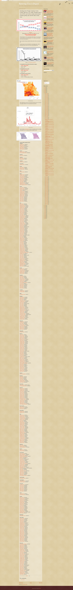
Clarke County (22, 218)
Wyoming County (22, 541)
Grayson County (22, 504)
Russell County (22, 508)
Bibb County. (21, 145)
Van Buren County (22, 258)
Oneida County (22, 563)
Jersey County (22, 176)
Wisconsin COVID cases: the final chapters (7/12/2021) (48, 158)
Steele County (22, 329)
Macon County (22, 179)
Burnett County (22, 547)
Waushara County (22, 572)
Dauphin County (22, 457)
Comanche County (22, 270)
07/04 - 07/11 (46, 176)
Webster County (22, 262)
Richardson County (22, 381)
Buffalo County (22, 546)
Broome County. (22, 388)
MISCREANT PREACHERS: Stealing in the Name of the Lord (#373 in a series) (50, 47)
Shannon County (22, 367)
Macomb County (22, 307)
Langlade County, (22, 558)
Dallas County (22, 346)
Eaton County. (22, 302)
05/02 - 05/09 (46, 186)
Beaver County (22, 453)
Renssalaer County (22, 398)
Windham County (22, 164)
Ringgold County (22, 253)
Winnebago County (22, 263)
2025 (45, 88)
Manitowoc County (22, 560)
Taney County (21, 369)
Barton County (22, 338)
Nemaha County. (22, 380)
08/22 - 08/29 (46, 112)
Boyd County (21, 376)
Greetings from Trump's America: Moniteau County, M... (48, 157)
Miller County (21, 358)
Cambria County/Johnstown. (23, 456)
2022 (45, 91)
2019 (45, 206)
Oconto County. (22, 562)
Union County (21, 199)
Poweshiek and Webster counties (24, 252)
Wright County (22, 371)
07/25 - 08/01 (46, 116)
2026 (45, 87)
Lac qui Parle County (22, 325)
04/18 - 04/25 (46, 188)
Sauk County (21, 567)
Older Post (40, 582)
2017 (45, 208)
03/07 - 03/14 (46, 194)
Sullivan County (22, 401)
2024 (45, 89)
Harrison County (22, 423)
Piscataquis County (22, 294)
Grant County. (21, 553)
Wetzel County (22, 539)
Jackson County (22, 280)
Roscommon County (22, 314)
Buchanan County (22, 211)
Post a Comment (22, 579)
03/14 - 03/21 (46, 193)
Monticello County (22, 248)
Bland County (21, 497)
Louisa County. (22, 242)
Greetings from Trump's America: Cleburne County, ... (48, 141)
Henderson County (22, 279)
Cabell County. (22, 521)
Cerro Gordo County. (22, 215)
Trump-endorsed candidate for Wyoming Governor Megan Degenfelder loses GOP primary (50, 58)
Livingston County (22, 356)
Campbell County (22, 484)
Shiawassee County (22, 317)
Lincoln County (22, 529)
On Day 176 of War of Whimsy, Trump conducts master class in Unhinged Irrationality (50, 63)
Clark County (21, 269)
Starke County (22, 198)
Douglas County (22, 347)
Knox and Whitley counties (23, 282)
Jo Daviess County (22, 177)
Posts (45, 82)
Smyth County (22, 510)
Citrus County (21, 167)
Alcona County (22, 297)
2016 (45, 209)
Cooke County (22, 486)
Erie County (21, 420)
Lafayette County (22, 557)
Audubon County (22, 207)
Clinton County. (22, 345)
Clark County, (21, 548)
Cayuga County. (22, 389)
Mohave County (22, 151)
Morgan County (22, 360)
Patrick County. (22, 506)
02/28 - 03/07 (46, 195)
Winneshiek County (22, 264)
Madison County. (22, 195)
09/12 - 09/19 (46, 109)
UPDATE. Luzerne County (23, 463)
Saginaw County (22, 316)
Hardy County (21, 526)
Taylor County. (22, 569)
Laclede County (22, 354)
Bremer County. (22, 210)
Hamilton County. (22, 231)
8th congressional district (23, 152)
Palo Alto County (22, 250)
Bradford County (22, 455)
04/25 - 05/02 (46, 187)
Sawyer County (22, 568)
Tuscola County (22, 318)
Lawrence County (22, 462)
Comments (46, 83)
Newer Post (21, 582)
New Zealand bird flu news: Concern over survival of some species (50, 52)
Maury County (22, 489)
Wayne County (22, 261)
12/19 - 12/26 (46, 94)
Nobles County (22, 327)
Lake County (21, 305)
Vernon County (22, 571)
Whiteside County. (22, 183)
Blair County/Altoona (22, 454)
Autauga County (22, 144)
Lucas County (21, 243)
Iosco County (21, 304)
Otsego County (22, 312)
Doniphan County (22, 271)
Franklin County (22, 175)
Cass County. (21, 187)
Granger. (21, 190)
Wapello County (22, 259)
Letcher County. (22, 284)
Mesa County (21, 158)
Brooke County (22, 520)
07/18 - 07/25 (46, 117)
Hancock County (22, 232)
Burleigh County (22, 411)
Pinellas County (22, 169)
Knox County (21, 178)
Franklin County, (22, 227)
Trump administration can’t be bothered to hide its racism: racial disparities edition (50, 23)
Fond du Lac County (22, 551)
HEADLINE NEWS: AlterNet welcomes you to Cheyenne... (49, 121)
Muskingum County (22, 432)
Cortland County (22, 390)
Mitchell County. (22, 272)
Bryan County (21, 445)
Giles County (21, 503)
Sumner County (22, 273)
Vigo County (21, 200)
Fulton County (22, 393)
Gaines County (22, 493)
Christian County (22, 343)
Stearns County (22, 328)
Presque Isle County (22, 313)
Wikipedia (30, 32)
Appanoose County (22, 206)
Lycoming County (22, 464)
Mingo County (22, 535)
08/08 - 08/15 (46, 114)
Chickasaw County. (22, 217)
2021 (45, 92)
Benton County (22, 208)
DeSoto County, (22, 168)
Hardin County (22, 233)
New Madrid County (22, 361)
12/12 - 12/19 (46, 95)
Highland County (22, 424)
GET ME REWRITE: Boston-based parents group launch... (49, 162)
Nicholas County (22, 536)
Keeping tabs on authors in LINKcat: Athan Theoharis (49, 142)
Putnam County (22, 365)
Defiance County (22, 419)
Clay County (21, 322)
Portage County (22, 434)
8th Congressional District (23, 475)
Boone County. (22, 209)
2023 (45, 90)
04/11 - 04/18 (46, 189)
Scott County (21, 509)
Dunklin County (22, 348)
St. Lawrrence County (23, 399)
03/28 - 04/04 (46, 191)
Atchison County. (22, 336)
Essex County (22, 391)
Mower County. (22, 326)
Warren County (22, 402)
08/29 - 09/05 (46, 111)
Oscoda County (22, 311)
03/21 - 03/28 (46, 192)
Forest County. (22, 552)
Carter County (22, 485)
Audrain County (22, 337)
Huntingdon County (22, 461)
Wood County (21, 441)
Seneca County (22, 400)
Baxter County (22, 155)
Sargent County (22, 412)
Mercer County (22, 430)
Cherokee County (22, 216)
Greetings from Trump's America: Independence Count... (48, 136)
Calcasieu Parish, (22, 290)
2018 (45, 207)
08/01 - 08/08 (46, 115)
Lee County (21, 241)
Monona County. (22, 247)
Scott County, (21, 197)
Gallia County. (22, 421)
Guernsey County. (22, 422)
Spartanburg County (22, 478)
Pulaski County (22, 507)
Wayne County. (22, 201)
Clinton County (22, 220)
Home (31, 582)
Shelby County (22, 368)
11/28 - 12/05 (46, 97)
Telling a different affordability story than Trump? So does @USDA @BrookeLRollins (50, 41)
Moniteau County (22, 359)
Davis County (21, 221)
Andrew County (22, 335)
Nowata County (22, 446)
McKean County (22, 465)
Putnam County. (22, 397)
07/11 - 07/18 (46, 118)
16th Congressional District (23, 184)
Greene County (22, 229)
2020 (45, 205)
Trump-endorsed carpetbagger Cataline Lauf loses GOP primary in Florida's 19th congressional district (50, 28)
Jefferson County (22, 194)
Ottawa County (22, 433)
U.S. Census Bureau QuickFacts (32, 62)
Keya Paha (21, 378)
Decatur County (22, 222)
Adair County (21, 334)
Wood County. (22, 540)
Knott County (21, 281)
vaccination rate (27, 129)
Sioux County (21, 382)
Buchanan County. (22, 498)
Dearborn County (22, 188)
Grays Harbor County (22, 515)
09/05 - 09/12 (46, 110)
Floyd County (21, 226)
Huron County (22, 303)
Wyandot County (22, 442)
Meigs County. (22, 429)
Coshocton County (22, 418)
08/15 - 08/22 (46, 113)
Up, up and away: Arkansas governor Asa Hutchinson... (49, 147)
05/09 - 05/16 (46, 185)
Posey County (22, 196)
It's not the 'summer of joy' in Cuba (49, 144)
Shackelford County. (22, 494)
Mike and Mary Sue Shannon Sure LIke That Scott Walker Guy (50, 17)
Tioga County (21, 471)
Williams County (22, 440)
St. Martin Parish (22, 291)
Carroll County (22, 499)
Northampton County (22, 467)
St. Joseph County (22, 315)
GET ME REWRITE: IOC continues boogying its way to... (49, 145)
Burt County (21, 377)
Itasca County (21, 323)
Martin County (22, 285)
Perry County (21, 286)
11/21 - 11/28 (46, 98)
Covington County (22, 146)
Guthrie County (22, 230)
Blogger (40, 588)
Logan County (22, 530)
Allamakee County (22, 205)
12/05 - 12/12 (46, 96)
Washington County (22, 403)
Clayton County (22, 219)
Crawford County (22, 301)
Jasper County (22, 237)
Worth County (21, 265)
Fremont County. (22, 228)
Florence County (22, 550)
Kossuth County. (22, 240)
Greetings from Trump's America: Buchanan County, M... (48, 166)
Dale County (21, 147)
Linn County (21, 355)
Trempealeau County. (23, 570)
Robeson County (22, 407)
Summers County (22, 537)
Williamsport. (21, 474)
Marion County (22, 357)
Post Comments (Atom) (24, 584)
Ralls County (21, 366)
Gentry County (22, 349)
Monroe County (22, 561)
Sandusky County (22, 435)
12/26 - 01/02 (46, 93)
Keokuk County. (22, 239)
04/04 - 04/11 (46, 190)
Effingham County (22, 174)
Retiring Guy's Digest (29, 3)
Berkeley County (22, 518)
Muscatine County (22, 249)
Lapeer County (22, 306)
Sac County (21, 254)
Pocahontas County (22, 251)
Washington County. (22, 260)
